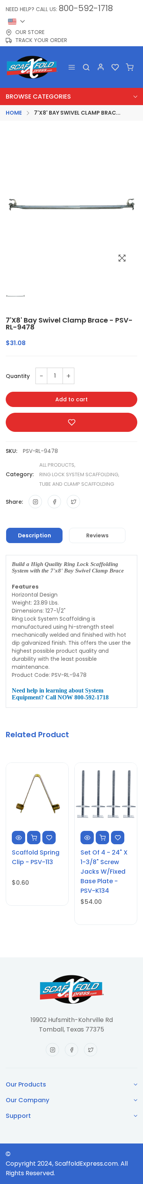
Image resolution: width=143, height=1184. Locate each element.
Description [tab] (34, 535)
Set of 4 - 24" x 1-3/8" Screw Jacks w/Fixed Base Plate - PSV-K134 (104, 871)
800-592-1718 (86, 8)
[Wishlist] (115, 67)
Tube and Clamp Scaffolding (76, 484)
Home (14, 113)
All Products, (57, 464)
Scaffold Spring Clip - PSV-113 (35, 857)
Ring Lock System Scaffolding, (79, 474)
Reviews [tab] (97, 535)
